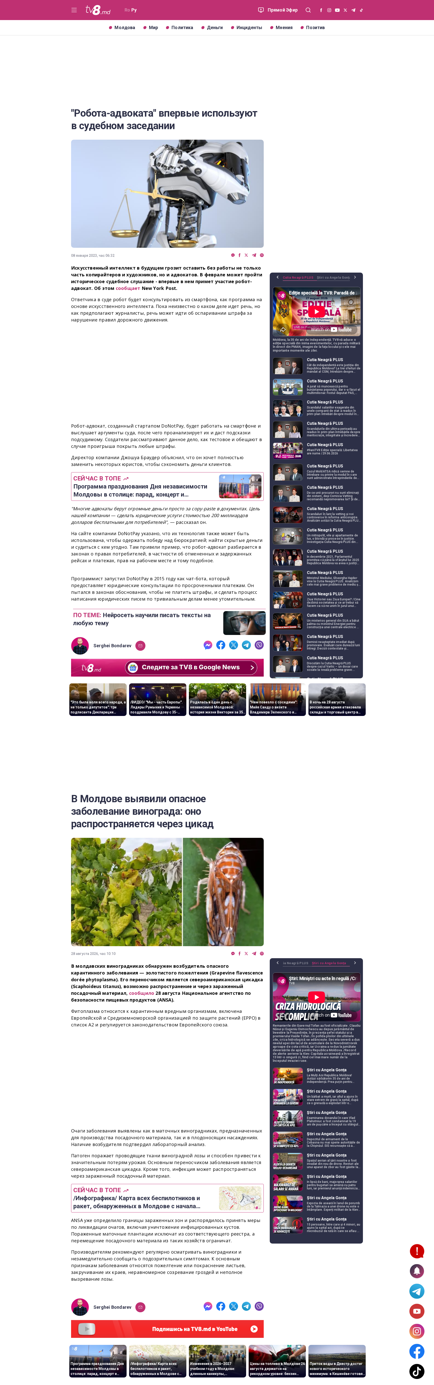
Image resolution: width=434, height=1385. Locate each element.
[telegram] (254, 255)
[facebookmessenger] (233, 255)
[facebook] (240, 255)
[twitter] (246, 255)
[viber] (262, 255)
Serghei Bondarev (112, 645)
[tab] (300, 279)
